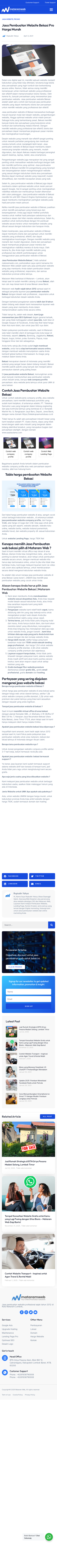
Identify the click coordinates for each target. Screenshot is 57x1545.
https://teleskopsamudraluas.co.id (37, 414)
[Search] (51, 924)
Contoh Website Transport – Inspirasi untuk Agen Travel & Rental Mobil (33, 1055)
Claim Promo (15, 967)
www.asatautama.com (12, 432)
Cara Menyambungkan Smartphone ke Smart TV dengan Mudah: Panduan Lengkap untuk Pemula (34, 1096)
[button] (51, 9)
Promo (17, 19)
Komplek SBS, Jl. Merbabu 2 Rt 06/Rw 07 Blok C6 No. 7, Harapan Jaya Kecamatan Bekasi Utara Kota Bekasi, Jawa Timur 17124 (28, 717)
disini (46, 325)
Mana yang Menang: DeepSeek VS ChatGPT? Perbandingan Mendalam (33, 1068)
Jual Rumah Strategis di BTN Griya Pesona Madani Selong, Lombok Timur (34, 1028)
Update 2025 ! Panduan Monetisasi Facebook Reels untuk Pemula (32, 1082)
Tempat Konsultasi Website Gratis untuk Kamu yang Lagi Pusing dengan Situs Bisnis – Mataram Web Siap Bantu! (34, 1042)
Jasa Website (7, 19)
